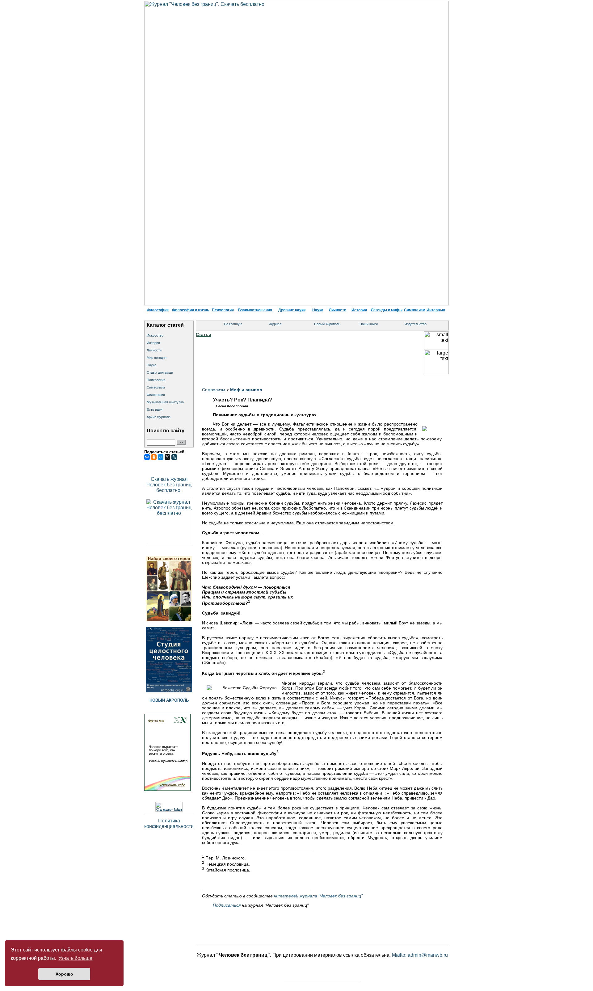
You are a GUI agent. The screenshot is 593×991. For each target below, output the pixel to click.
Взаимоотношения (255, 310)
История (359, 310)
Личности (337, 310)
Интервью (436, 310)
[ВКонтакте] (147, 457)
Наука (317, 310)
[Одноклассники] (154, 457)
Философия (158, 310)
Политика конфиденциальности (169, 823)
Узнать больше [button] (75, 958)
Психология (223, 310)
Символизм (414, 310)
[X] (167, 457)
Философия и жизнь (190, 310)
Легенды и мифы (386, 310)
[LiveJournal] (174, 457)
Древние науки (291, 310)
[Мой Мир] (160, 457)
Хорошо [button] (64, 974)
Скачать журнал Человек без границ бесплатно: (168, 485)
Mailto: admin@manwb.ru (420, 955)
